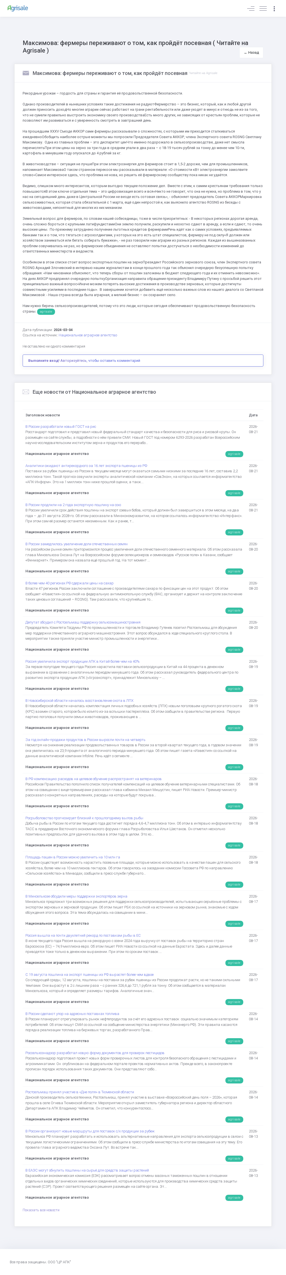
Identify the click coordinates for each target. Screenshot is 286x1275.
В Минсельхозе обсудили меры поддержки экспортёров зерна (76, 896)
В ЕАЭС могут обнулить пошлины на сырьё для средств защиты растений (87, 1170)
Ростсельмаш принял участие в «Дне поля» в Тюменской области (79, 1092)
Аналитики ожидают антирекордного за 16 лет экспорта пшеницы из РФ (86, 466)
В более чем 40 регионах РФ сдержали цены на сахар (69, 583)
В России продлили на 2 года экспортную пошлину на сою (73, 505)
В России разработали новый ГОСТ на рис (60, 426)
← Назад (251, 52)
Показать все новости (41, 1210)
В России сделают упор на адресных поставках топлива (72, 1014)
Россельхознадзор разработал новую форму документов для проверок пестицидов (95, 1053)
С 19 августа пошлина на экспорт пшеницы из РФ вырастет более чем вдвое (89, 974)
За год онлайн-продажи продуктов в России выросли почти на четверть (85, 740)
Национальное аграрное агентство (88, 335)
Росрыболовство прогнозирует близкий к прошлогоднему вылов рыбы (84, 818)
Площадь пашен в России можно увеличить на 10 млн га (72, 857)
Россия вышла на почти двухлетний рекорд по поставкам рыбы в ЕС (83, 935)
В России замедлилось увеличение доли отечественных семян (76, 544)
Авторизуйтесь (73, 360)
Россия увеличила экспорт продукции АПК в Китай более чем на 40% (82, 661)
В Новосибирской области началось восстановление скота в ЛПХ (79, 700)
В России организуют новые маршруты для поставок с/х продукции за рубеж (90, 1131)
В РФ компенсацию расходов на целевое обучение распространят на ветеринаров (93, 779)
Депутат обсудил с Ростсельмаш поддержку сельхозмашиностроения (82, 622)
